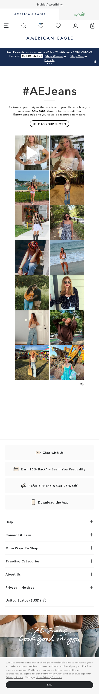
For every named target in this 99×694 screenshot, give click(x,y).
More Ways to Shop (22, 548)
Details (49, 60)
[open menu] (6, 25)
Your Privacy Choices (49, 677)
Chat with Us (53, 452)
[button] (47, 63)
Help (9, 521)
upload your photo (49, 124)
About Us (13, 574)
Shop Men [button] (77, 56)
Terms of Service (51, 673)
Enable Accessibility (49, 4)
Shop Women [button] (54, 56)
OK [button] (49, 685)
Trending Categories (23, 561)
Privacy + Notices (20, 587)
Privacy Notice (14, 677)
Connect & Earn (18, 535)
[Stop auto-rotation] (94, 61)
